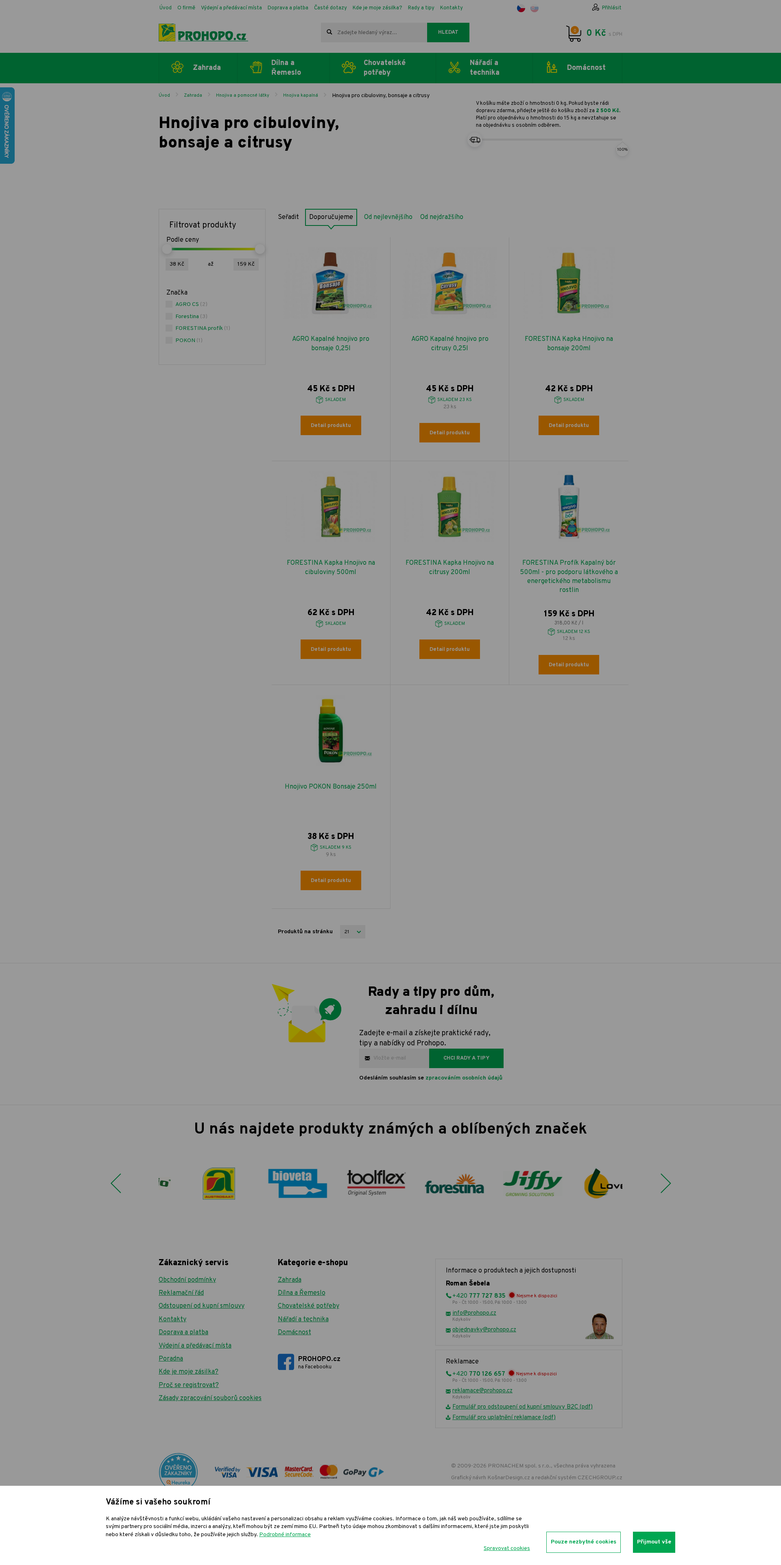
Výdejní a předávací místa (231, 8)
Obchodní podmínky (187, 1280)
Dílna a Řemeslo (301, 1293)
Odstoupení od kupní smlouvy (201, 1306)
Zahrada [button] (207, 68)
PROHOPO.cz (319, 1362)
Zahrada (193, 95)
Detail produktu (331, 426)
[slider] (167, 249)
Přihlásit (612, 8)
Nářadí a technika (303, 1320)
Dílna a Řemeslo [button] (286, 68)
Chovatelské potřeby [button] (385, 68)
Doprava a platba (288, 8)
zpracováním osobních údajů (463, 1078)
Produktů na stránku (305, 931)
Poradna (171, 1359)
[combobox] (374, 32)
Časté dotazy (330, 8)
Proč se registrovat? (189, 1385)
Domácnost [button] (586, 68)
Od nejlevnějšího (388, 217)
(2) (191, 304)
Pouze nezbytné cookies (583, 1542)
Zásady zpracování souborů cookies (210, 1398)
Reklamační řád (181, 1293)
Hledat (448, 32)
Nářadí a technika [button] (485, 68)
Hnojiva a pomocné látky (242, 95)
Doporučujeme (331, 217)
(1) (202, 328)
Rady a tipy (421, 8)
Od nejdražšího (441, 217)
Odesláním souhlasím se (430, 1078)
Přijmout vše (654, 1542)
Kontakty (451, 8)
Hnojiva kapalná (300, 95)
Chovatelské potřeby (308, 1306)
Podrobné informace (285, 1534)
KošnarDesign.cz (508, 1477)
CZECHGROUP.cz (600, 1477)
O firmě (186, 8)
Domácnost (294, 1333)
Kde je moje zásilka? (377, 8)
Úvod (165, 8)
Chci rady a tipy (466, 1058)
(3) (191, 316)
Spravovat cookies (507, 1548)
